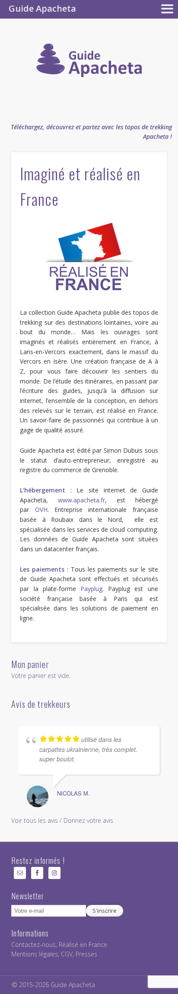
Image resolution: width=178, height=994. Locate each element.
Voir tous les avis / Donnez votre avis (62, 820)
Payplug (91, 589)
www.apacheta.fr (81, 500)
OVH (41, 509)
